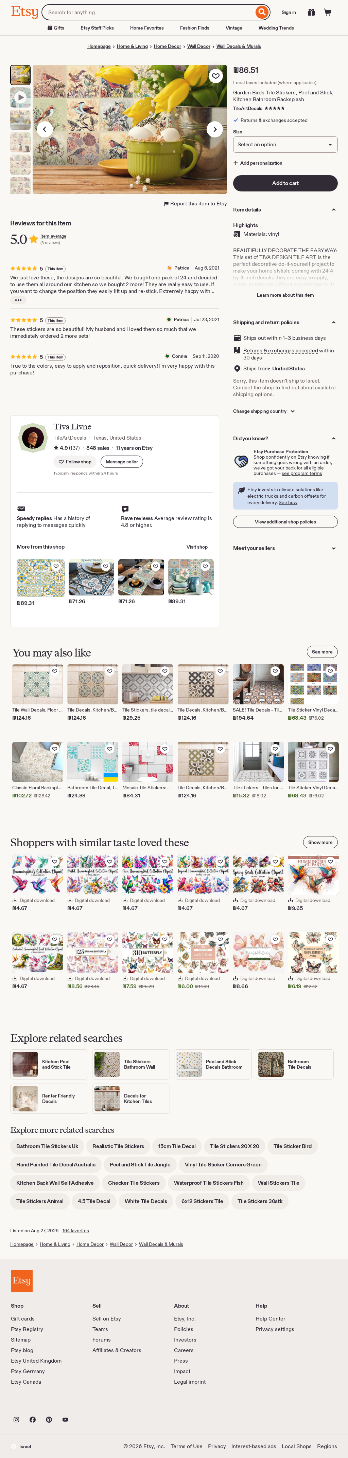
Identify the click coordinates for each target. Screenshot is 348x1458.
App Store (34, 1404)
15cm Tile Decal (180, 1149)
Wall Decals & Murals (238, 46)
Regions (327, 1446)
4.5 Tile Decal (97, 1204)
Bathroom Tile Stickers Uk (50, 1149)
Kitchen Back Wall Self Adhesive (58, 1185)
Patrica (181, 268)
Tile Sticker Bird (296, 1149)
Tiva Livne (72, 426)
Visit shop (197, 547)
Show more (320, 842)
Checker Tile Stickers (137, 1185)
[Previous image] (45, 129)
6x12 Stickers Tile (205, 1204)
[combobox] (147, 12)
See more (322, 651)
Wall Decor (198, 46)
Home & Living (132, 46)
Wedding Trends (276, 28)
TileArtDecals (247, 108)
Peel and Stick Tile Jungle (143, 1167)
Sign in (289, 12)
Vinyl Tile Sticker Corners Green (226, 1167)
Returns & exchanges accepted (280, 350)
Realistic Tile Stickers (121, 1149)
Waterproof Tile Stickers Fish (212, 1185)
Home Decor (167, 46)
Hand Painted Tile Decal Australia (59, 1167)
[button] (122, 462)
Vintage (234, 28)
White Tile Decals (149, 1204)
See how (288, 502)
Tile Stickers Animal (43, 1204)
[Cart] (327, 12)
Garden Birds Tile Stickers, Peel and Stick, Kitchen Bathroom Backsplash (283, 96)
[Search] (262, 12)
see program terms (302, 473)
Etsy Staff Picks (97, 28)
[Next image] (215, 129)
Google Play (85, 1404)
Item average (53, 236)
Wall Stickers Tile (282, 1185)
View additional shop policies (285, 521)
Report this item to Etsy (198, 203)
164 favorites (76, 1230)
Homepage (99, 46)
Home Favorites (147, 28)
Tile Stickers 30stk (263, 1204)
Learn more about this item (285, 295)
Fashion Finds (194, 28)
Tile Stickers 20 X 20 (237, 1149)
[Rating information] (56, 448)
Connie (179, 356)
